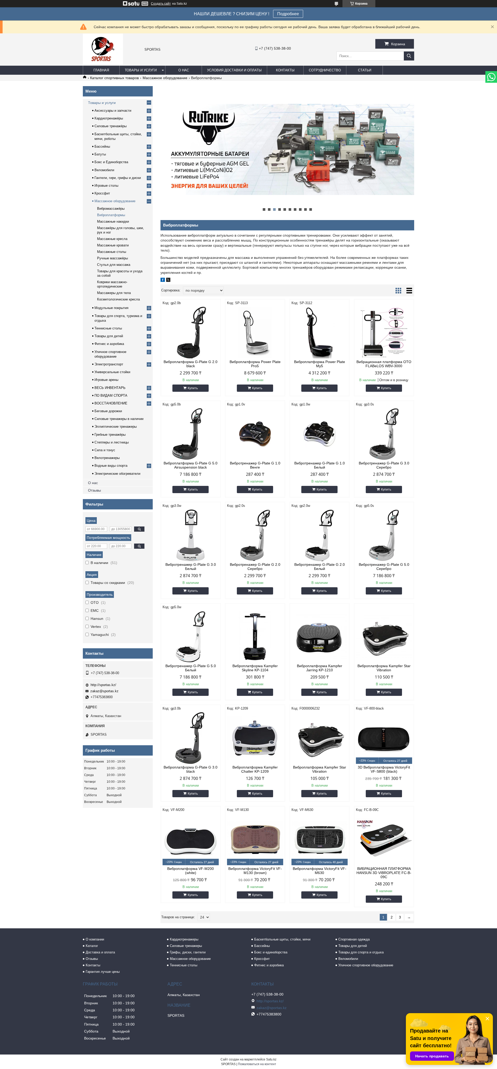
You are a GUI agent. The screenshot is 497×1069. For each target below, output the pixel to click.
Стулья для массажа (113, 265)
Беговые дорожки (108, 411)
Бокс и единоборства (270, 952)
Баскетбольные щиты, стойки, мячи (282, 939)
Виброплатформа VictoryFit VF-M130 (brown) (255, 871)
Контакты (285, 70)
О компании (95, 939)
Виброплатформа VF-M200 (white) (190, 871)
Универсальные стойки (112, 372)
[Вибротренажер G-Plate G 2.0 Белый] (319, 535)
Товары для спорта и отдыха (361, 952)
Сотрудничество (325, 70)
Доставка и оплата (100, 952)
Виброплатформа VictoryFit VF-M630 (319, 871)
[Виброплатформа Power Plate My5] (319, 332)
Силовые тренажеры (186, 946)
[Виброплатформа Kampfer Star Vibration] (384, 637)
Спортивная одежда (354, 939)
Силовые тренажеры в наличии (118, 419)
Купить (193, 388)
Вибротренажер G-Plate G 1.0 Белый (319, 465)
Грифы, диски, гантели (188, 952)
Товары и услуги (141, 70)
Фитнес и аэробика (109, 344)
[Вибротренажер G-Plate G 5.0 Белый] (191, 637)
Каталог (92, 946)
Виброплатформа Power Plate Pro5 (255, 364)
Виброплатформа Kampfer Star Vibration (384, 668)
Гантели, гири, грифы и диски (117, 178)
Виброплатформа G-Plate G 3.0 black (190, 769)
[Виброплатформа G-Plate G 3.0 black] (191, 738)
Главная (101, 70)
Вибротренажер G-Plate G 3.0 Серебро (384, 465)
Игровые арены (106, 380)
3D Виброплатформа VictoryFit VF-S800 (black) (384, 769)
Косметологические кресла (118, 299)
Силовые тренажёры (110, 126)
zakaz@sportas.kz (104, 691)
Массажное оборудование (165, 78)
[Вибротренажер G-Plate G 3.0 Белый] (191, 535)
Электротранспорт (108, 364)
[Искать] (409, 56)
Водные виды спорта (110, 466)
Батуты (100, 154)
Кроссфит (102, 193)
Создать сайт (161, 3)
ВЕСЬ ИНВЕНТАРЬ (110, 388)
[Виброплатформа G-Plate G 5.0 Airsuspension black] (191, 434)
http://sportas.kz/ (103, 685)
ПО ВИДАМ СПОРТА (110, 395)
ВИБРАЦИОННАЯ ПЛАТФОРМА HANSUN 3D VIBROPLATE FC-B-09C (383, 873)
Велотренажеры (107, 458)
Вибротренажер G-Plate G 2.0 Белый (319, 566)
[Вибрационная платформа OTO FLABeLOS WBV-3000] (384, 332)
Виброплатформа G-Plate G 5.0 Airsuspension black (190, 465)
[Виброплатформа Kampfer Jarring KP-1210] (319, 637)
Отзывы (94, 490)
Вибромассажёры (111, 208)
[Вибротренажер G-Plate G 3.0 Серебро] (384, 434)
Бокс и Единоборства (111, 162)
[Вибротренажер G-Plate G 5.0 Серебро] (384, 535)
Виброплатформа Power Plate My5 (319, 364)
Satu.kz (271, 1059)
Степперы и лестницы (111, 442)
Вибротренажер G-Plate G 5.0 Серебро (384, 566)
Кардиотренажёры (108, 118)
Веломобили (104, 170)
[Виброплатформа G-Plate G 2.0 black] (191, 332)
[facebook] (162, 280)
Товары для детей (108, 336)
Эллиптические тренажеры (115, 426)
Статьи (364, 70)
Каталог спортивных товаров (114, 78)
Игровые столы (106, 185)
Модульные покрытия (111, 308)
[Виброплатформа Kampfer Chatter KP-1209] (255, 738)
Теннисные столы (108, 328)
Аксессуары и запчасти (112, 110)
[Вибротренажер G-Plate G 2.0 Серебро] (255, 535)
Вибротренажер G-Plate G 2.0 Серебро (255, 566)
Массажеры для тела (114, 293)
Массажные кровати (113, 245)
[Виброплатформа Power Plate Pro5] (255, 332)
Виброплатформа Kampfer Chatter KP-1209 (255, 769)
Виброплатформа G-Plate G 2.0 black (190, 364)
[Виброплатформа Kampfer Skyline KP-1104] (255, 637)
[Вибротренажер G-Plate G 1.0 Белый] (319, 434)
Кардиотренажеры (184, 939)
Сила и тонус (104, 450)
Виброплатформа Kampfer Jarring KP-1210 (319, 668)
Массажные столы (111, 252)
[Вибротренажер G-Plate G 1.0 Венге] (255, 434)
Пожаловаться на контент (257, 1064)
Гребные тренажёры (110, 434)
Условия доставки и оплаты (234, 70)
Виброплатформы (111, 215)
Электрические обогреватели (117, 474)
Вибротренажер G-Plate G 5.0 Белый (190, 668)
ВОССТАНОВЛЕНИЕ (110, 403)
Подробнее (288, 14)
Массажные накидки (113, 221)
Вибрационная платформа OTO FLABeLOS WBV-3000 (383, 364)
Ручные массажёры (112, 258)
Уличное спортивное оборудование (365, 965)
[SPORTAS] (103, 63)
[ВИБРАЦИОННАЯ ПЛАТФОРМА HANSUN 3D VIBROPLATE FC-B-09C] (384, 839)
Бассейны (102, 146)
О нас (183, 70)
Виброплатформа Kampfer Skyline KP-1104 (255, 668)
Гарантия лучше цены (103, 972)
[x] (168, 280)
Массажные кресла (112, 239)
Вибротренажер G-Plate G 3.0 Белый (190, 566)
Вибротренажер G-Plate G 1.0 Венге (255, 465)
